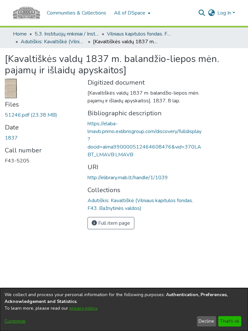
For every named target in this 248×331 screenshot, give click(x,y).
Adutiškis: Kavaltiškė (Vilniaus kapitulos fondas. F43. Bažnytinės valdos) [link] (53, 41)
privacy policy (83, 308)
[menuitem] (131, 13)
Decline (206, 321)
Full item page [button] (113, 223)
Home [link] (20, 33)
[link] (31, 115)
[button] (202, 13)
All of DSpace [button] (129, 12)
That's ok (229, 321)
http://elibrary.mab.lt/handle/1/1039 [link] (128, 177)
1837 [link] (11, 137)
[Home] (26, 12)
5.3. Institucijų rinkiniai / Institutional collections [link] (67, 33)
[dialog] (124, 309)
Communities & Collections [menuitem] (76, 12)
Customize (15, 321)
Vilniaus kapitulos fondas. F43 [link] (139, 33)
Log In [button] (224, 12)
